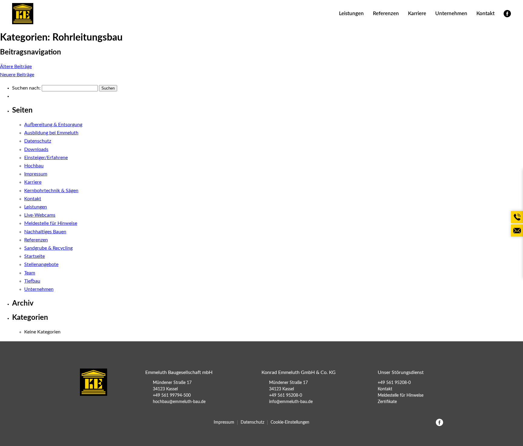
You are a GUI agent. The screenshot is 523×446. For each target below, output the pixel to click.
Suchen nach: (26, 88)
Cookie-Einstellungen (290, 422)
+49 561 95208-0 (285, 395)
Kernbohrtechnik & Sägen (51, 190)
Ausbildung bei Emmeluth (51, 132)
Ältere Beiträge (16, 66)
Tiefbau (32, 281)
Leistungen (351, 13)
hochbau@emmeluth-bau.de (179, 402)
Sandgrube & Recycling (48, 248)
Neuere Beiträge (17, 74)
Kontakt (485, 13)
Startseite (34, 256)
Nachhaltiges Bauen (45, 231)
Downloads (36, 149)
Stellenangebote (41, 264)
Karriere (417, 13)
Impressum (35, 174)
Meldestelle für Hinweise (50, 223)
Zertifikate (387, 402)
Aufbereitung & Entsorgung (53, 124)
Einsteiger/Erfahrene (46, 157)
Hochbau (34, 165)
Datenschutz (37, 141)
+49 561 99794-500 (172, 395)
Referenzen (386, 13)
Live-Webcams (39, 215)
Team (29, 273)
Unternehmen (451, 13)
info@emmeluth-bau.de (291, 402)
